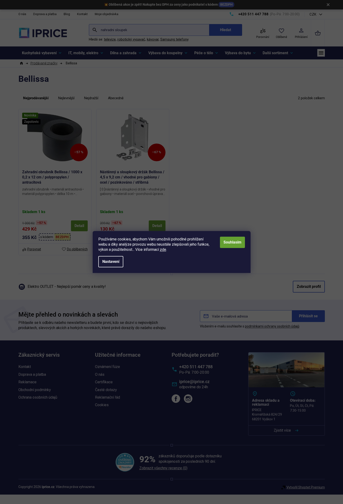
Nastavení (110, 261)
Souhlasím (232, 242)
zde (163, 249)
